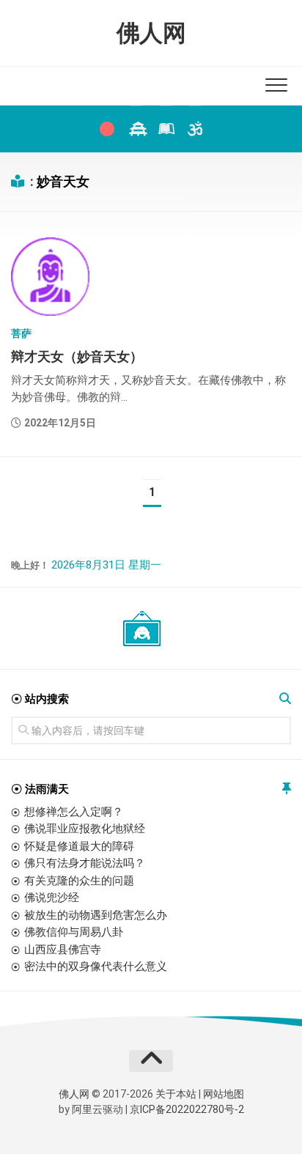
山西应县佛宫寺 (62, 949)
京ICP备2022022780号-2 (187, 1109)
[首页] (107, 128)
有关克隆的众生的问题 (79, 880)
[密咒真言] (195, 128)
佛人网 (151, 33)
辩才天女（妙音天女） (77, 356)
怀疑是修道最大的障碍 (79, 846)
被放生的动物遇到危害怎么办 (95, 915)
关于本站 (175, 1094)
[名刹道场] (136, 128)
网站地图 (223, 1094)
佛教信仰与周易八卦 (73, 932)
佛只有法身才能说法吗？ (84, 863)
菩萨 (21, 333)
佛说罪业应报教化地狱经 (84, 828)
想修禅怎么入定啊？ (73, 811)
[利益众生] (165, 128)
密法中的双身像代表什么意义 (95, 966)
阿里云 (87, 1109)
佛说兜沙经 (51, 897)
